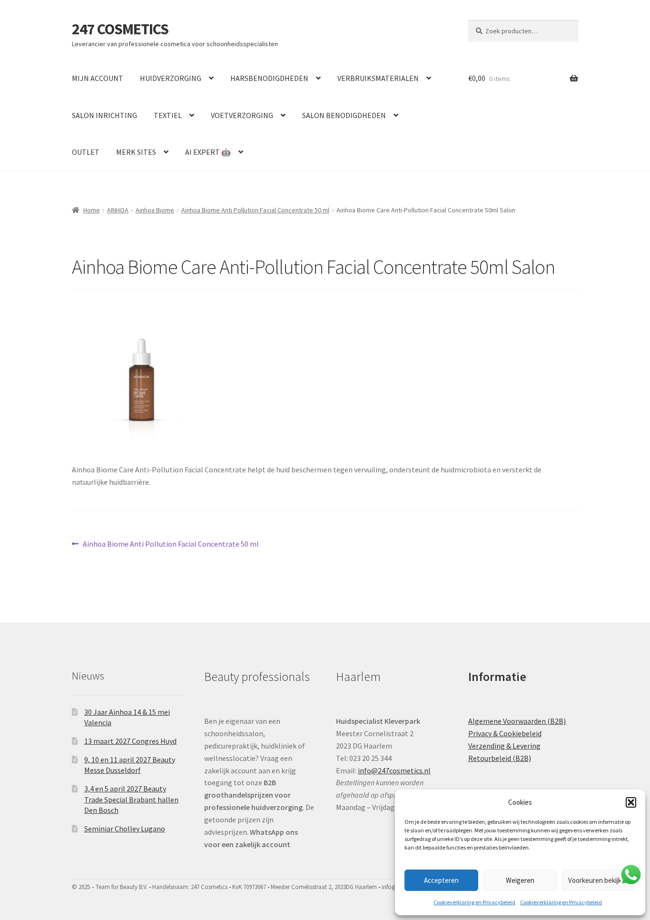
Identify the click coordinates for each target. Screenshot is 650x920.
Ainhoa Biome (155, 210)
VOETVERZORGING (242, 115)
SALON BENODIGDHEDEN (344, 115)
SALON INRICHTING (104, 115)
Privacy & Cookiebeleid (505, 733)
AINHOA (117, 210)
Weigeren (520, 880)
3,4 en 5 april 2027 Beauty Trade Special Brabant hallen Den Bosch (131, 799)
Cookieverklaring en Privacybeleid (474, 902)
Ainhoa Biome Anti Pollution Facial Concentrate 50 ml (255, 210)
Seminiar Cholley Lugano (124, 828)
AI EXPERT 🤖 (208, 152)
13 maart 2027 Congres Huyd (130, 741)
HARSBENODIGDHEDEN (269, 78)
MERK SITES (136, 152)
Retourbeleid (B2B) (499, 758)
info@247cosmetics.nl (394, 770)
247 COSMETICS (120, 29)
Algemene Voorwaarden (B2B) (517, 721)
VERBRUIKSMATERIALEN (378, 78)
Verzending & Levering (504, 745)
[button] (631, 802)
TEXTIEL (168, 115)
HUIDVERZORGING (170, 78)
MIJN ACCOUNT (97, 78)
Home (91, 210)
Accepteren (441, 880)
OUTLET (85, 152)
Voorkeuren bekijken (598, 880)
